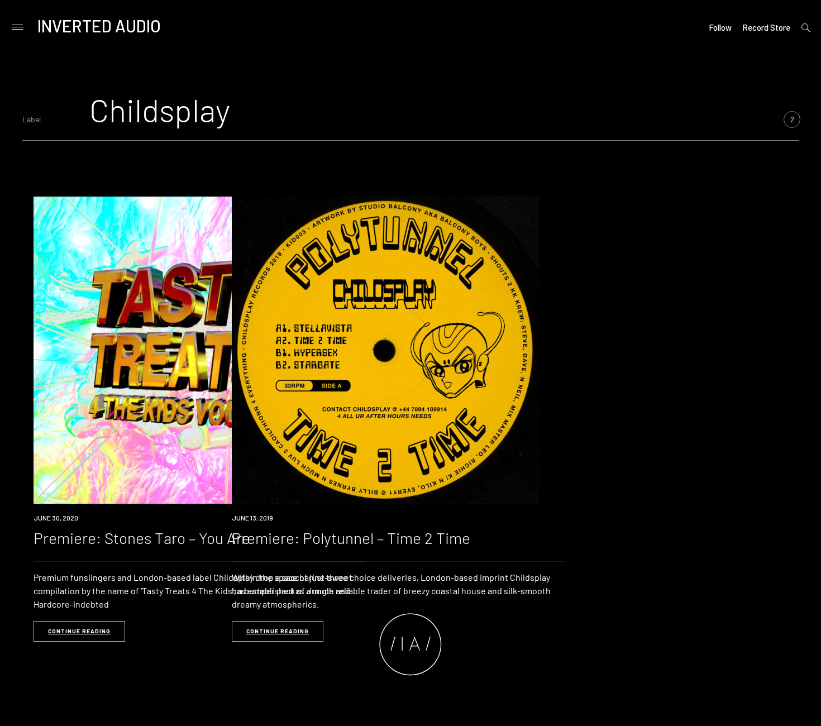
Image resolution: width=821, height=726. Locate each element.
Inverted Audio (99, 26)
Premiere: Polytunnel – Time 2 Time (351, 537)
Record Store (766, 27)
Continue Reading (79, 631)
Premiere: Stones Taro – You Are (142, 537)
